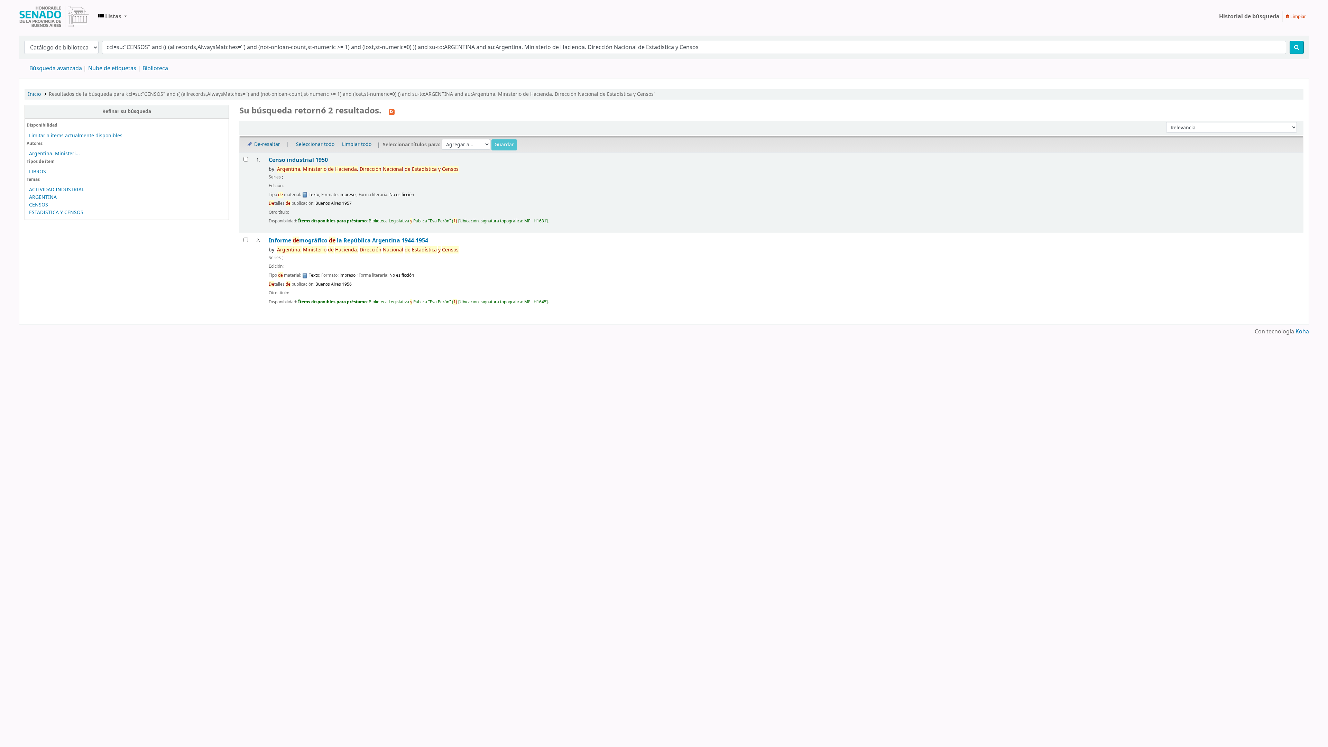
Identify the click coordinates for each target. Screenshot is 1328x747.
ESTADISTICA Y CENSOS (56, 212)
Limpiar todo (356, 144)
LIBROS (37, 171)
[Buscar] (1297, 47)
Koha (1302, 332)
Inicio (34, 94)
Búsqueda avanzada (55, 68)
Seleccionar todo (315, 144)
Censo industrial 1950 (298, 160)
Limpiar (1297, 16)
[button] (112, 17)
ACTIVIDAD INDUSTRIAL (56, 189)
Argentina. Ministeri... (54, 153)
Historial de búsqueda (1249, 16)
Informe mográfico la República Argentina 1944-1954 (348, 240)
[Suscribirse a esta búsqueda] (392, 111)
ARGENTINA (43, 197)
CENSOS (38, 205)
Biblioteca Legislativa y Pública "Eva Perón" (54, 16)
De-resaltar (266, 144)
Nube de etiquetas (112, 68)
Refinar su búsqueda (126, 111)
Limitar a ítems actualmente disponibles (75, 135)
